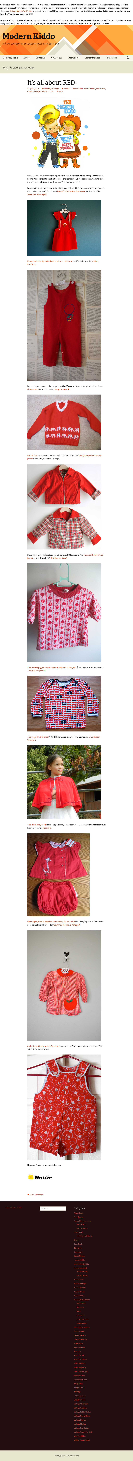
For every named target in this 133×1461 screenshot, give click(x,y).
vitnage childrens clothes (44, 91)
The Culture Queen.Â (36, 670)
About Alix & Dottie (10, 58)
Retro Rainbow (79, 1363)
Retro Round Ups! (81, 1371)
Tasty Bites (78, 1383)
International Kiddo (81, 1264)
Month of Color (79, 1347)
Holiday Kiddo (79, 1260)
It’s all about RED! (52, 82)
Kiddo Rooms (79, 1295)
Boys (79, 1311)
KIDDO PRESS (56, 58)
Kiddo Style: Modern (82, 1300)
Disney (76, 1240)
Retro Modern (82, 1323)
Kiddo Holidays (80, 1287)
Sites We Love (73, 58)
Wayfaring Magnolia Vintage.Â (66, 924)
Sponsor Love (79, 1375)
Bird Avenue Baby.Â (59, 558)
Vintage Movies (80, 1420)
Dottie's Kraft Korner (84, 1236)
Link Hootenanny (80, 1339)
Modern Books (82, 1271)
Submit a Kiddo (112, 58)
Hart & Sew (32, 455)
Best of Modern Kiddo (82, 1221)
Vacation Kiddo (80, 1400)
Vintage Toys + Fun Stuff (83, 1432)
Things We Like (79, 1388)
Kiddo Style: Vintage (51, 88)
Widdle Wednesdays (82, 1440)
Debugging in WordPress (21, 11)
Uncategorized (80, 1396)
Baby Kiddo (81, 1303)
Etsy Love (78, 1248)
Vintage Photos (80, 1424)
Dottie (60, 91)
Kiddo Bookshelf (80, 1268)
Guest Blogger (79, 1256)
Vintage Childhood (81, 1404)
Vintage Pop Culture (81, 1428)
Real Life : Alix (79, 1355)
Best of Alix (81, 1224)
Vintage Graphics (80, 1408)
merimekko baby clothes (73, 88)
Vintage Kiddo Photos (82, 1412)
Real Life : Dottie (80, 1359)
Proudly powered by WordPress (66, 1456)
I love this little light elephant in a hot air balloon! (49, 261)
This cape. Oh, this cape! (38, 737)
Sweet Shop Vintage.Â (37, 194)
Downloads (78, 1244)
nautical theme (89, 88)
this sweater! (33, 389)
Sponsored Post (80, 1379)
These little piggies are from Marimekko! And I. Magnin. (52, 667)
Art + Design (78, 1217)
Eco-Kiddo (81, 1315)
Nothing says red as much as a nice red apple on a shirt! (51, 921)
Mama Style (78, 1343)
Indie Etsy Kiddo (83, 1319)
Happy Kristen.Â (62, 389)
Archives (27, 58)
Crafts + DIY (78, 1232)
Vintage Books (82, 1275)
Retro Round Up (80, 1367)
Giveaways (78, 1252)
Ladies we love (80, 1335)
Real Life (77, 1351)
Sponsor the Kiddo (92, 58)
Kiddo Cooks (79, 1279)
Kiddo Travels (79, 1331)
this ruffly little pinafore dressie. (71, 191)
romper (30, 91)
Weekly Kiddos (80, 1436)
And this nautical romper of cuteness (43, 1046)
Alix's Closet (78, 1213)
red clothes (100, 88)
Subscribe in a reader (14, 1208)
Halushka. (47, 828)
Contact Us (40, 58)
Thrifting (77, 1392)
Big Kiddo (80, 1307)
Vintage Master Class (82, 1416)
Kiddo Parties (79, 1291)
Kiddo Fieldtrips (80, 1283)
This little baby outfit (37, 824)
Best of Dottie (82, 1228)
